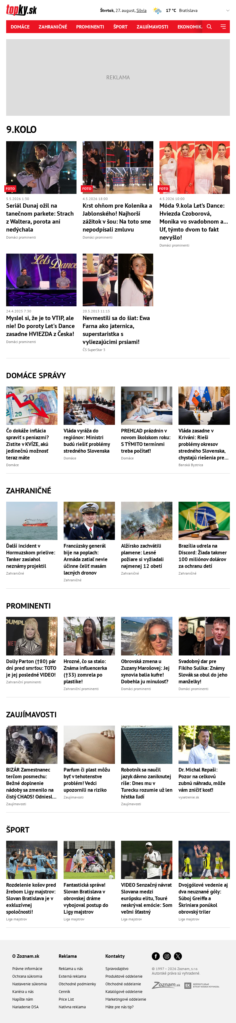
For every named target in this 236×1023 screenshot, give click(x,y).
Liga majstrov (16, 919)
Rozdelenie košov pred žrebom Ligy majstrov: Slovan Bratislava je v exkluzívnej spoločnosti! (31, 898)
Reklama (68, 956)
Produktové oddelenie (124, 976)
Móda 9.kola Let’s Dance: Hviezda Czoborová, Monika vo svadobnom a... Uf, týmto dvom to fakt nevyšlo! (193, 221)
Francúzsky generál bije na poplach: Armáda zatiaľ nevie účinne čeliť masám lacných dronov (86, 559)
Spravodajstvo (116, 968)
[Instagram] (167, 957)
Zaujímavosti (152, 27)
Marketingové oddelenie (125, 999)
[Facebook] (156, 957)
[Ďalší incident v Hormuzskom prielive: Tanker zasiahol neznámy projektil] (31, 521)
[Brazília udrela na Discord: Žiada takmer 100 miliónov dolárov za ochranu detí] (204, 521)
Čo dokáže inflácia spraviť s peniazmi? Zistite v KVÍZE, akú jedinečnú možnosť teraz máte (27, 444)
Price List (66, 999)
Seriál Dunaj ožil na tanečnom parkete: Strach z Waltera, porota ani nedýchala (40, 217)
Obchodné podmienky (77, 984)
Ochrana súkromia (27, 976)
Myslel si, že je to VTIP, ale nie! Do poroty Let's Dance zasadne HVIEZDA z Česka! (40, 326)
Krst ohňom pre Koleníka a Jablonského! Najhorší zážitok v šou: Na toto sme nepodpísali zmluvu (117, 217)
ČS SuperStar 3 (94, 349)
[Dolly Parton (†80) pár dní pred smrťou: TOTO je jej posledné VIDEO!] (31, 636)
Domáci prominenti (21, 237)
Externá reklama (72, 976)
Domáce (20, 27)
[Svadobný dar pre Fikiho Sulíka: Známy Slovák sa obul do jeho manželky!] (204, 636)
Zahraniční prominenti (23, 682)
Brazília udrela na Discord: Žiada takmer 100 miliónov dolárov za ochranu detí (203, 555)
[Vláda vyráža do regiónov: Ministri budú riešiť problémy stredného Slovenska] (89, 406)
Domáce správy (36, 375)
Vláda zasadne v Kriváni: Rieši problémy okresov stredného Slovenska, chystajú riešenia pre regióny (202, 444)
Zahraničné (53, 27)
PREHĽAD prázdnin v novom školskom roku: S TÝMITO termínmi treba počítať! (146, 440)
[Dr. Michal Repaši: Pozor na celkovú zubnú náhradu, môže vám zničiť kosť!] (204, 745)
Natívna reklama (72, 1007)
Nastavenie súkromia (29, 984)
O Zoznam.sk (25, 956)
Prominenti (90, 27)
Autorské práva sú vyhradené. (176, 973)
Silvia (141, 10)
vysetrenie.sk (189, 797)
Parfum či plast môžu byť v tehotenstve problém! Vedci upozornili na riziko (87, 779)
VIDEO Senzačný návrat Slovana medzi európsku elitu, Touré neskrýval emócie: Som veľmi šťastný (146, 898)
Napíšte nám (22, 999)
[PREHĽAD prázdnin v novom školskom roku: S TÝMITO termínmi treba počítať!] (146, 406)
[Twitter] (178, 957)
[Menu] (223, 26)
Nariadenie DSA (25, 1007)
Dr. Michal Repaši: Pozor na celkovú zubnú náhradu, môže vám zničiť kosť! (202, 779)
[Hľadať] (209, 26)
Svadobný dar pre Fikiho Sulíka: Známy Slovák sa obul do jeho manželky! (203, 671)
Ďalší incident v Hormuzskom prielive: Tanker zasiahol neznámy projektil (30, 555)
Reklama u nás (71, 968)
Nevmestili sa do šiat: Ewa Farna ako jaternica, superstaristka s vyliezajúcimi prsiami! (116, 330)
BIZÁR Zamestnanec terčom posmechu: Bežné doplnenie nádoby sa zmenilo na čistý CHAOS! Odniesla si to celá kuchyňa (30, 783)
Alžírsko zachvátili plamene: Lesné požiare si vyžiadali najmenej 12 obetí (142, 555)
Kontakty (115, 956)
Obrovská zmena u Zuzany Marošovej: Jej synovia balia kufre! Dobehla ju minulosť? (145, 671)
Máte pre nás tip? (119, 1007)
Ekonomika (191, 27)
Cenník (64, 991)
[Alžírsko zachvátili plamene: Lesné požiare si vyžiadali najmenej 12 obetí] (146, 521)
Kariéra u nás (22, 991)
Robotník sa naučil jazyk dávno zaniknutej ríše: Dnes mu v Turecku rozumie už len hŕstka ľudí (146, 783)
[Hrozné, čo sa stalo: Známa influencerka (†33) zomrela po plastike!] (89, 636)
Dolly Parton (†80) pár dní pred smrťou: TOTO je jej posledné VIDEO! (31, 668)
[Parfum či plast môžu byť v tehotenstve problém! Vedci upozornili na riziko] (89, 745)
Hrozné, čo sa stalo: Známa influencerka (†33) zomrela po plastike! (85, 671)
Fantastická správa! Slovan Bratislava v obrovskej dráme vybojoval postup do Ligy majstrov (86, 898)
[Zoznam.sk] (168, 987)
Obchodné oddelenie (123, 984)
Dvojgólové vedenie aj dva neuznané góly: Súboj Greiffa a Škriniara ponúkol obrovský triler (203, 898)
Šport (120, 27)
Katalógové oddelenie (124, 991)
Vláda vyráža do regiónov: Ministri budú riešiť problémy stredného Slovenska (87, 440)
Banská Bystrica (191, 464)
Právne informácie (27, 968)
